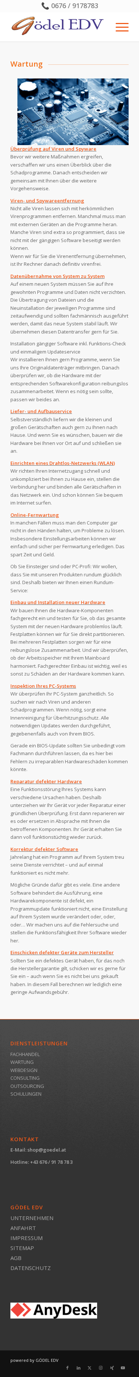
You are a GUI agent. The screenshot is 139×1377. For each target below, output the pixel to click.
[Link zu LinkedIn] (78, 1367)
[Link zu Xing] (112, 1367)
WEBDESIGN (23, 1070)
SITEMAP (22, 1248)
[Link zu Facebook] (67, 1367)
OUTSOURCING (27, 1086)
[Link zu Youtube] (123, 1367)
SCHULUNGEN (26, 1093)
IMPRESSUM (26, 1238)
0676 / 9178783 (74, 5)
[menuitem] (118, 26)
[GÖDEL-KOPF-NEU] (57, 26)
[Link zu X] (89, 1367)
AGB (15, 1258)
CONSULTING (25, 1078)
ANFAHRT (23, 1228)
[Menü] (118, 26)
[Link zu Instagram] (100, 1367)
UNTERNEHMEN (31, 1218)
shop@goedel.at (46, 1149)
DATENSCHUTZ (30, 1268)
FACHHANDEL (25, 1054)
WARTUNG (22, 1062)
